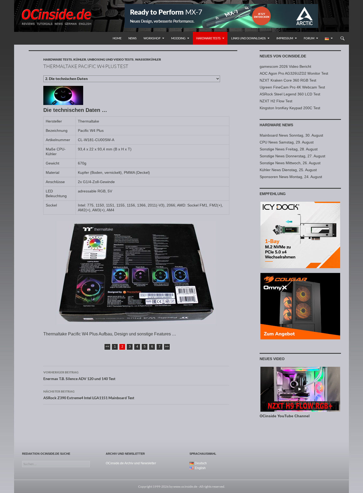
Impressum (284, 38)
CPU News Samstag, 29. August (287, 142)
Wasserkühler (148, 59)
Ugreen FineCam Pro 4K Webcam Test (292, 87)
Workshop (152, 38)
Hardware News (276, 125)
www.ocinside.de (185, 486)
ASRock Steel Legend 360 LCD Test (290, 94)
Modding (178, 38)
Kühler (79, 59)
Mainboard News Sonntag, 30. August (291, 135)
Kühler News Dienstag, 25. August (288, 170)
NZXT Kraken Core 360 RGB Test (288, 80)
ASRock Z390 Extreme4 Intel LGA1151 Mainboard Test (88, 394)
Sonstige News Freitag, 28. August (289, 149)
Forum (309, 38)
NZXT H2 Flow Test (276, 101)
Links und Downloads (248, 38)
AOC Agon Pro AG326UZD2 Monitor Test (294, 73)
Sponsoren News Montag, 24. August (291, 177)
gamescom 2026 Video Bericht (285, 66)
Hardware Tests (208, 38)
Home (117, 38)
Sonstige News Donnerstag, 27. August (292, 156)
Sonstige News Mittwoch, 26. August (290, 163)
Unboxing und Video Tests (110, 59)
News (132, 38)
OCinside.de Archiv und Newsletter (131, 463)
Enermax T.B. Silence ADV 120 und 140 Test (79, 375)
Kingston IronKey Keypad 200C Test (290, 108)
